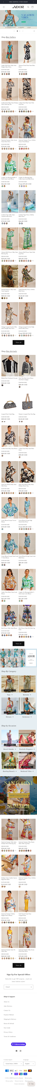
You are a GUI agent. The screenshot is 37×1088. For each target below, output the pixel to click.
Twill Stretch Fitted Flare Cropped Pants (25, 914)
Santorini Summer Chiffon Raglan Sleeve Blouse (8, 914)
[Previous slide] (14, 31)
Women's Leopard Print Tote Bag (27, 414)
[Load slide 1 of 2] (17, 31)
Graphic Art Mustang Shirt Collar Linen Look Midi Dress (26, 178)
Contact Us (7, 1010)
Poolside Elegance (26, 749)
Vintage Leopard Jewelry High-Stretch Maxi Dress (26, 327)
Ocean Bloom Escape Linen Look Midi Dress (27, 557)
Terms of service (19, 1081)
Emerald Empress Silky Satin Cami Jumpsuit (8, 290)
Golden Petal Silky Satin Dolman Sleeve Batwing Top (9, 103)
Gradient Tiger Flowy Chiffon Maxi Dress (26, 215)
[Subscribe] (31, 987)
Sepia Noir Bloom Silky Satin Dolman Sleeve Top (26, 485)
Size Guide (7, 1028)
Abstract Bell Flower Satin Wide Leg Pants (27, 253)
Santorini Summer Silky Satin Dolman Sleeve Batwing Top (8, 842)
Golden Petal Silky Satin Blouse (9, 448)
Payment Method (9, 1015)
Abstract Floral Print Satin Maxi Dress (27, 66)
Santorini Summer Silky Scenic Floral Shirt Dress (9, 140)
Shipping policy (29, 1081)
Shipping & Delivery (10, 1019)
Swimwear (26, 717)
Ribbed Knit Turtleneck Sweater (9, 378)
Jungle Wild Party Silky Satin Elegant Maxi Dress (8, 66)
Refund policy (28, 1078)
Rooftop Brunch (9, 771)
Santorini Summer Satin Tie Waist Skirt (8, 950)
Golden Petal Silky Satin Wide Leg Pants (26, 103)
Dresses (9, 717)
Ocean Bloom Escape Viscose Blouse (8, 521)
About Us (6, 1002)
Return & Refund (9, 1023)
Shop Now (18, 19)
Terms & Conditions (10, 1036)
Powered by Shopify (18, 1078)
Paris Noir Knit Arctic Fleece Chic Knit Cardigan (26, 379)
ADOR (11, 1078)
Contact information (19, 1083)
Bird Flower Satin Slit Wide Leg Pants (27, 629)
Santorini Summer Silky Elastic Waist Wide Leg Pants (26, 842)
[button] (4, 7)
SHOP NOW (19, 658)
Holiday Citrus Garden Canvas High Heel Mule (9, 878)
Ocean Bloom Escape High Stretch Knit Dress (25, 521)
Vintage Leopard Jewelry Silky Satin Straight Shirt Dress (9, 327)
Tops (8, 695)
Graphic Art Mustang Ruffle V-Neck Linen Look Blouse (9, 178)
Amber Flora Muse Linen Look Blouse (9, 593)
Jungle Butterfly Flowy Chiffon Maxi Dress (27, 290)
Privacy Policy (8, 1032)
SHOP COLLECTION (18, 795)
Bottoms (26, 695)
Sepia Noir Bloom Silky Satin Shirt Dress (8, 485)
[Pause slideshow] (35, 31)
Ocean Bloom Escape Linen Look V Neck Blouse (9, 557)
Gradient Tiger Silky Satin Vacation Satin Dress (8, 215)
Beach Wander (9, 749)
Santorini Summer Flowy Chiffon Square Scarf (27, 878)
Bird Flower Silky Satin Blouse (9, 628)
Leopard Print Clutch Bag (7, 414)
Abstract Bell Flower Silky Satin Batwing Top (9, 253)
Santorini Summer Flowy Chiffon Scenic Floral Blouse (27, 140)
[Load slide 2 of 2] (19, 31)
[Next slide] (23, 31)
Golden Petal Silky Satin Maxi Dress (26, 449)
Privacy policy (9, 1081)
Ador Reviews (8, 1006)
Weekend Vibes (26, 771)
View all (18, 342)
